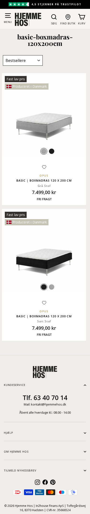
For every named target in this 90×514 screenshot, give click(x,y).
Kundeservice (14, 385)
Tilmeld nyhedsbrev (20, 470)
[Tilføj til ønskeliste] (44, 167)
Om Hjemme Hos (16, 451)
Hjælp (8, 432)
